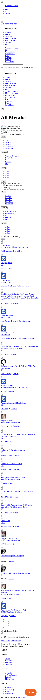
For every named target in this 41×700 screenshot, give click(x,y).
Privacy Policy (16, 641)
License (4, 152)
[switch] (19, 126)
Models (9, 268)
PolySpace (4, 616)
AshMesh (4, 483)
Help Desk (9, 688)
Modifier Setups (28, 338)
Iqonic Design (6, 374)
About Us (8, 673)
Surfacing (26, 321)
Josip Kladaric (6, 426)
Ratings (4, 223)
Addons (19, 251)
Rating (4, 168)
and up (7, 171)
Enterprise (8, 677)
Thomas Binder (6, 456)
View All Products (11, 48)
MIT (6, 164)
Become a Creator (11, 6)
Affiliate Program (11, 675)
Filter (3, 181)
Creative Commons (12, 156)
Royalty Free (9, 158)
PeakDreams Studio (8, 251)
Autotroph (21, 697)
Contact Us (9, 693)
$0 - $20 (8, 140)
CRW (3, 544)
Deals (7, 56)
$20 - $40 (8, 142)
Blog (7, 691)
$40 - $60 (8, 144)
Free (6, 44)
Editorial (8, 162)
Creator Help (9, 689)
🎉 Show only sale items (9, 126)
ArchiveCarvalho (7, 526)
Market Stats (9, 679)
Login (7, 9)
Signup (7, 13)
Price (3, 136)
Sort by (17, 237)
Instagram (8, 663)
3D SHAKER (6, 304)
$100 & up (9, 148)
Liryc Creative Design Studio (11, 286)
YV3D (3, 391)
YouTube (8, 664)
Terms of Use (5, 641)
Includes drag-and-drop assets (13, 134)
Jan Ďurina (4, 409)
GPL (7, 160)
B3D (2, 268)
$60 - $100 (9, 146)
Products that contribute (13, 130)
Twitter (7, 659)
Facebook (8, 661)
